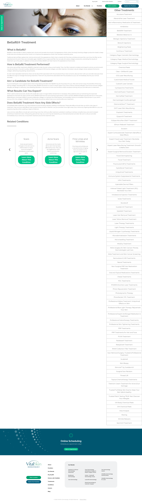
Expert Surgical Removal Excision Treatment (124, 152)
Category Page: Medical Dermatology (124, 59)
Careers (119, 1)
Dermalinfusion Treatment (124, 92)
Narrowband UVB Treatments (124, 258)
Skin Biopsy (124, 363)
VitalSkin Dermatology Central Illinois (107, 474)
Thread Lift (124, 375)
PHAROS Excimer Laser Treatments (124, 285)
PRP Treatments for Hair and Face (124, 332)
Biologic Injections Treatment (124, 39)
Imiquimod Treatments (124, 172)
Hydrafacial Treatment (124, 168)
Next (92, 148)
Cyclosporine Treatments (124, 88)
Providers (99, 6)
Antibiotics (124, 26)
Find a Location (112, 6)
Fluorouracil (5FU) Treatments (124, 164)
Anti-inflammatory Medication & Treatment (124, 22)
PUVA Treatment (124, 336)
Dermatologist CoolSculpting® (124, 100)
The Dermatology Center (105, 470)
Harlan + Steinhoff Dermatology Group (90, 476)
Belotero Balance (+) (124, 35)
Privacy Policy (83, 499)
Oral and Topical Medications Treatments (124, 273)
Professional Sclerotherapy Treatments (124, 320)
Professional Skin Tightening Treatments (124, 324)
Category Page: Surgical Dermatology (124, 63)
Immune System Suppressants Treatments (124, 176)
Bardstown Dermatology (71, 476)
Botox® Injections (124, 43)
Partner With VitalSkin (107, 1)
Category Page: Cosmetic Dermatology (124, 55)
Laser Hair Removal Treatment (124, 215)
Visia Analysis (124, 411)
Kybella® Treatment (124, 211)
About (77, 6)
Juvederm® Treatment (124, 207)
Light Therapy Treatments (124, 227)
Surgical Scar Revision (124, 371)
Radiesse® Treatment (124, 340)
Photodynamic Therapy (124, 293)
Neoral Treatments (124, 262)
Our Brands (87, 6)
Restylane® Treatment (124, 345)
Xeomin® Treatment (124, 423)
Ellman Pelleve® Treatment (124, 124)
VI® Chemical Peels (124, 407)
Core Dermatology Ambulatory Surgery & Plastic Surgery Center (90, 471)
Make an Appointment (71, 449)
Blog (49, 491)
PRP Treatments (124, 328)
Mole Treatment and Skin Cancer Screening (124, 254)
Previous (14, 148)
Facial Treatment (124, 160)
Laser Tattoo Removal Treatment (124, 219)
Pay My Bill (94, 1)
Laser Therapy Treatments (124, 223)
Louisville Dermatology (91, 479)
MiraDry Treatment (124, 244)
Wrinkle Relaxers (124, 419)
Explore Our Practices (130, 6)
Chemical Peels (124, 67)
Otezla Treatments (124, 277)
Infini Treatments (124, 180)
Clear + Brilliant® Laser (124, 71)
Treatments (51, 481)
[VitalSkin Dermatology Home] (8, 4)
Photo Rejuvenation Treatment (124, 289)
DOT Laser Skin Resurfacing (124, 108)
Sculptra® (124, 359)
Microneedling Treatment (124, 240)
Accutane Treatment (124, 14)
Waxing (124, 415)
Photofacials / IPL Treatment (124, 297)
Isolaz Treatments (124, 199)
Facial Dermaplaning (124, 156)
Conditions (51, 484)
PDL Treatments (124, 281)
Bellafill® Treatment (124, 31)
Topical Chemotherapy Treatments (124, 379)
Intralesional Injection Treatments (124, 195)
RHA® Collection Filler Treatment (124, 349)
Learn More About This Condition (26, 159)
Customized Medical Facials (124, 80)
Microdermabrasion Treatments (124, 235)
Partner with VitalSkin (54, 478)
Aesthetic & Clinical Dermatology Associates (73, 471)
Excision (124, 129)
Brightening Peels (124, 47)
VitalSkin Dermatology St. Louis (107, 479)
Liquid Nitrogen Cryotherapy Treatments (124, 231)
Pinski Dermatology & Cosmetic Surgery (90, 483)
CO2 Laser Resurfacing (124, 75)
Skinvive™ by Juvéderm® (124, 367)
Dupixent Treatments (124, 112)
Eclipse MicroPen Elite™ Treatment (124, 120)
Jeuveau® (124, 203)
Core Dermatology (72, 479)
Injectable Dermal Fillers (124, 184)
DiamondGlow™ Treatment (124, 104)
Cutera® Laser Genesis (124, 84)
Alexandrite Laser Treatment (124, 18)
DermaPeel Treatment (124, 96)
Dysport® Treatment (124, 116)
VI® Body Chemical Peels (124, 402)
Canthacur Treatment (124, 51)
